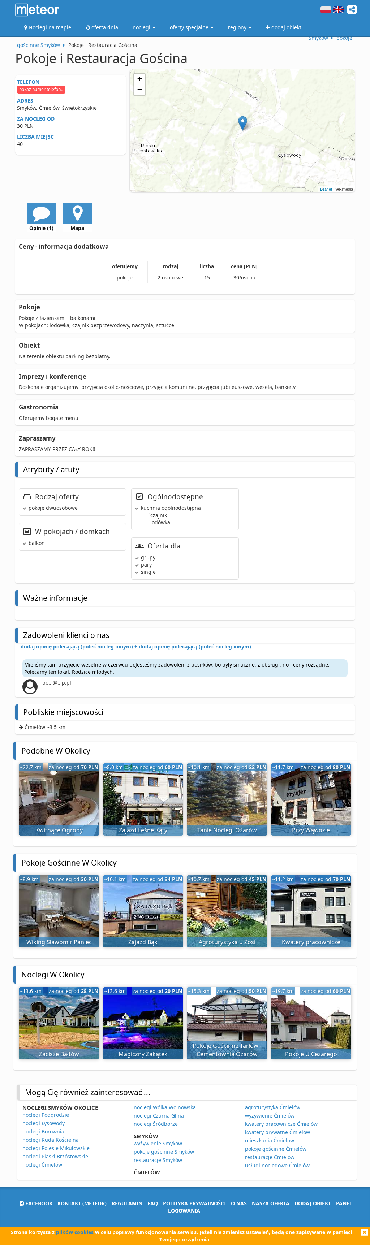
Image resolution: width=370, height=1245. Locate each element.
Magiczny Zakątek (143, 1054)
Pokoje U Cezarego (311, 1054)
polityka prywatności (194, 1203)
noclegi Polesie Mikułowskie (56, 1148)
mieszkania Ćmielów (269, 1140)
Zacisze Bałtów (59, 1054)
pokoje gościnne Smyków (164, 1151)
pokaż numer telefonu (41, 89)
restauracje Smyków (158, 1160)
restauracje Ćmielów (269, 1157)
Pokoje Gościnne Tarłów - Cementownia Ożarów (227, 1050)
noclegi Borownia (43, 1131)
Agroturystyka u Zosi (227, 942)
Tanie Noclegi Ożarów (227, 830)
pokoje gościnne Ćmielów (275, 1148)
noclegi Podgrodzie (45, 1114)
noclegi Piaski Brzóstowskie (55, 1156)
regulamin (127, 1203)
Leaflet (326, 189)
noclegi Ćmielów (42, 1164)
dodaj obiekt (312, 1203)
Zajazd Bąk (143, 942)
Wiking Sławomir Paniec (59, 942)
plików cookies (75, 1232)
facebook (38, 1203)
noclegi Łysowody (43, 1123)
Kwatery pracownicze (311, 942)
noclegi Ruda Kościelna (50, 1139)
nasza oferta (270, 1203)
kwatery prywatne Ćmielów (277, 1132)
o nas (239, 1203)
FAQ (152, 1203)
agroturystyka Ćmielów (272, 1107)
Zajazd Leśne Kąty (143, 830)
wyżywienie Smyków (158, 1143)
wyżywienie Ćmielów (269, 1115)
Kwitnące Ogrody (59, 830)
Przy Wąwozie (311, 830)
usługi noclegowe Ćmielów (277, 1165)
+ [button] (139, 78)
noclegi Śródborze (156, 1123)
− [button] (139, 89)
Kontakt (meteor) (82, 1203)
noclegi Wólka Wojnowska (165, 1107)
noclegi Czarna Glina (159, 1115)
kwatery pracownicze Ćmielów (281, 1123)
